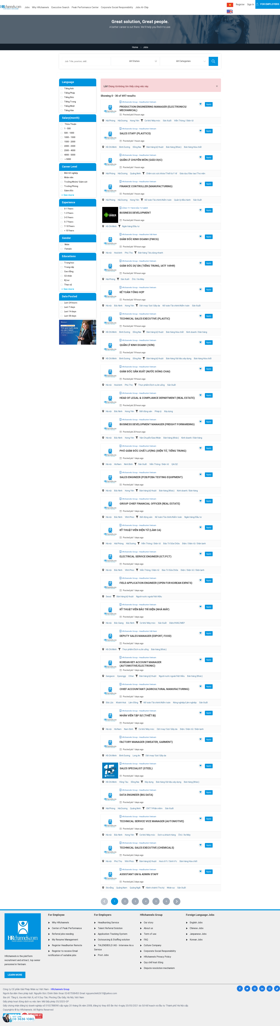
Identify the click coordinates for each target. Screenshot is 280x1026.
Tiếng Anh (69, 88)
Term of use (150, 934)
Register (240, 4)
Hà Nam (117, 464)
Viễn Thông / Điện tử (184, 120)
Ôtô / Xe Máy (138, 279)
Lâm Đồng (133, 702)
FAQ (146, 939)
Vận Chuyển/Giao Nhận (150, 438)
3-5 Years (68, 217)
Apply (208, 104)
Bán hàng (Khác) (173, 147)
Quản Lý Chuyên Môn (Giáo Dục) (141, 159)
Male (66, 244)
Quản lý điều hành (182, 200)
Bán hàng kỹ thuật (155, 147)
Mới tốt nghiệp (71, 173)
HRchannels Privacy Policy (157, 956)
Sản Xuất (167, 120)
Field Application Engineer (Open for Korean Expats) (156, 582)
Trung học (69, 263)
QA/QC (175, 464)
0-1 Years (68, 209)
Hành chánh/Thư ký (155, 888)
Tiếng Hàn (69, 110)
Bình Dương (124, 147)
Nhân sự (171, 888)
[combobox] (135, 61)
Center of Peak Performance (67, 928)
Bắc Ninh (118, 305)
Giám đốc (68, 190)
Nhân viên (68, 177)
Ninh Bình (128, 464)
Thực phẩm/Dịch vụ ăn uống (151, 385)
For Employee (56, 914)
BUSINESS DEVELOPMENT (135, 212)
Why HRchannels (40, 7)
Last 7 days (69, 307)
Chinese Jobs (196, 928)
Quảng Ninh (135, 173)
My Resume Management (65, 939)
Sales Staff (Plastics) (135, 133)
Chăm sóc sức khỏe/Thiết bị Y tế (161, 173)
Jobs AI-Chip (141, 7)
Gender (66, 237)
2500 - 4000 (69, 150)
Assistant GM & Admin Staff (139, 874)
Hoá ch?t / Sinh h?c (168, 861)
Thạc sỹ (68, 284)
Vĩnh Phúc (129, 517)
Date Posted (69, 296)
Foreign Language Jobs (200, 914)
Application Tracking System (112, 934)
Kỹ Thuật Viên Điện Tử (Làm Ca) (140, 530)
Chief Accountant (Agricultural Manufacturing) (154, 689)
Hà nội (109, 253)
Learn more (15, 974)
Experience (68, 202)
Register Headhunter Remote (67, 945)
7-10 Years (69, 226)
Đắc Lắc (109, 702)
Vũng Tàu (123, 782)
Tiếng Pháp (69, 93)
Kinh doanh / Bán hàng (196, 332)
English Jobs (196, 922)
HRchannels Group (151, 914)
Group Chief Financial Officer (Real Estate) (150, 503)
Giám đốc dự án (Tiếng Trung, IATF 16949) (147, 265)
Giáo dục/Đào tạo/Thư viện (192, 173)
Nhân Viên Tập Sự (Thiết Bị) (138, 715)
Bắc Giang (119, 623)
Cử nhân (68, 276)
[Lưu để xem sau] (201, 104)
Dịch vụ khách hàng (167, 835)
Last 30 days (70, 316)
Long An (136, 755)
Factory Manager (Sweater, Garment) (146, 741)
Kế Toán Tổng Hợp (132, 292)
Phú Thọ (129, 253)
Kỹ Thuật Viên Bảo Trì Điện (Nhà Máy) (144, 609)
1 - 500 (67, 128)
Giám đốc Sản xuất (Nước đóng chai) (145, 371)
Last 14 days (70, 311)
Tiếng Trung (70, 101)
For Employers (102, 914)
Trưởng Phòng (71, 186)
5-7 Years (68, 222)
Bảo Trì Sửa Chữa (171, 543)
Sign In (250, 4)
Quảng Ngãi (135, 888)
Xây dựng (168, 411)
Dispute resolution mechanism (159, 968)
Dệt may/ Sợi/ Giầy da (150, 305)
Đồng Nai (137, 147)
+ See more (67, 195)
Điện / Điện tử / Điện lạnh (194, 543)
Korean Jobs (196, 939)
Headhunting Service (108, 922)
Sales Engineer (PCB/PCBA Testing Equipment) (151, 477)
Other (131, 676)
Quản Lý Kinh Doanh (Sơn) (137, 345)
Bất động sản (146, 411)
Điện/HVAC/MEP (177, 623)
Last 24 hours (70, 303)
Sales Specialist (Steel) (136, 768)
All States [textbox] (134, 61)
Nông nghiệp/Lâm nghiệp (185, 702)
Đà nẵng (110, 888)
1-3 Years (68, 213)
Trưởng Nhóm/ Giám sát (75, 182)
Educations (69, 256)
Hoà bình (118, 253)
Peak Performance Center (85, 7)
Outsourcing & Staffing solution (114, 939)
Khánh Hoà (121, 702)
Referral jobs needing (63, 934)
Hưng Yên (134, 120)
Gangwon (110, 676)
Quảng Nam (121, 888)
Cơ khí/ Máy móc (152, 120)
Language (68, 82)
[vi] (230, 4)
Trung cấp (69, 267)
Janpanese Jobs (198, 934)
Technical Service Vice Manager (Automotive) (152, 821)
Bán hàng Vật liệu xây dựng (178, 358)
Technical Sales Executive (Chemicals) (147, 847)
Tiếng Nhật (69, 106)
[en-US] (229, 11)
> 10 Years (69, 230)
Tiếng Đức (69, 97)
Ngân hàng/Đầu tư (130, 226)
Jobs (27, 7)
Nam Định (128, 729)
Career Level (69, 166)
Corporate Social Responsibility (117, 7)
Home (135, 47)
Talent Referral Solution (110, 928)
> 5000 (67, 159)
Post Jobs (103, 955)
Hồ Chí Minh (111, 147)
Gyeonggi (121, 676)
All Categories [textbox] (183, 61)
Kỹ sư (66, 280)
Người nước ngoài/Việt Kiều (149, 596)
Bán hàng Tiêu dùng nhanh (150, 253)
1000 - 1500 (69, 137)
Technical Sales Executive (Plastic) (145, 318)
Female (68, 249)
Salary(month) (70, 117)
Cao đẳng (68, 271)
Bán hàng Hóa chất (193, 147)
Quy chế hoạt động (153, 962)
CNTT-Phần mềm (154, 808)
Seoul (108, 596)
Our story (148, 922)
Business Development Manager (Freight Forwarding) (157, 424)
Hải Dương (122, 120)
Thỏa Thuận (70, 124)
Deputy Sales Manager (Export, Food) (146, 635)
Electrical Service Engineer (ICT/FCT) (146, 556)
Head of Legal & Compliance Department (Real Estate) (157, 397)
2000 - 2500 (69, 146)
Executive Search (60, 7)
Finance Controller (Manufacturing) (146, 186)
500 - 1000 (69, 133)
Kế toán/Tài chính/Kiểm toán (158, 200)
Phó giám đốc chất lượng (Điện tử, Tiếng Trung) (153, 450)
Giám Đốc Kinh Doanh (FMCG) (139, 239)
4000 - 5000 (69, 155)
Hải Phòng (110, 120)
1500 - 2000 (69, 141)
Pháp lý (158, 411)
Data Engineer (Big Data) (136, 794)
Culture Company (152, 945)
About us (148, 928)
